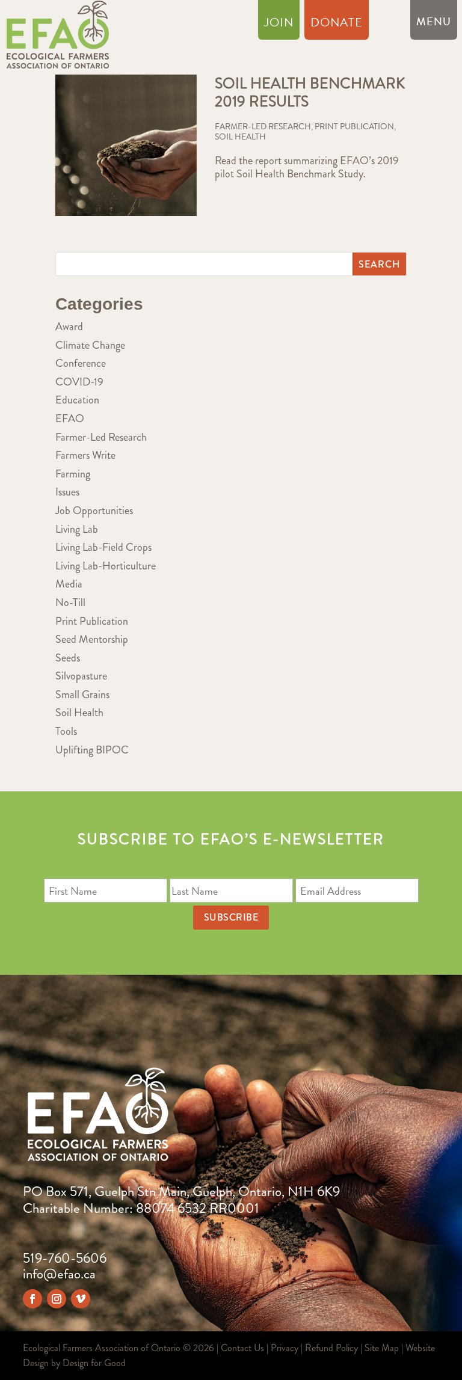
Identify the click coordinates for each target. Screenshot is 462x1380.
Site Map (382, 1348)
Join (279, 24)
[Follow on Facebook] (32, 1298)
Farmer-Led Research (263, 126)
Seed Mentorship (91, 639)
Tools (66, 731)
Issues (67, 492)
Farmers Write (85, 455)
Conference (80, 363)
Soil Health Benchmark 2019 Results (310, 92)
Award (69, 326)
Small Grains (82, 694)
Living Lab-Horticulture (105, 566)
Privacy (284, 1348)
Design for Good (94, 1363)
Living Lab (76, 529)
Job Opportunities (94, 510)
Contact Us (242, 1348)
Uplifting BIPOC (92, 750)
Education (77, 400)
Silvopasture (81, 676)
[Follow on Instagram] (56, 1298)
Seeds (67, 658)
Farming (72, 474)
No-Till (70, 602)
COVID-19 (79, 382)
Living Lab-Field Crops (103, 547)
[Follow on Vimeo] (80, 1298)
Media (68, 584)
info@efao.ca (59, 1274)
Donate (336, 24)
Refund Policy (331, 1348)
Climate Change (90, 345)
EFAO (69, 418)
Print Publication (354, 126)
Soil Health (240, 136)
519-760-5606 (64, 1258)
